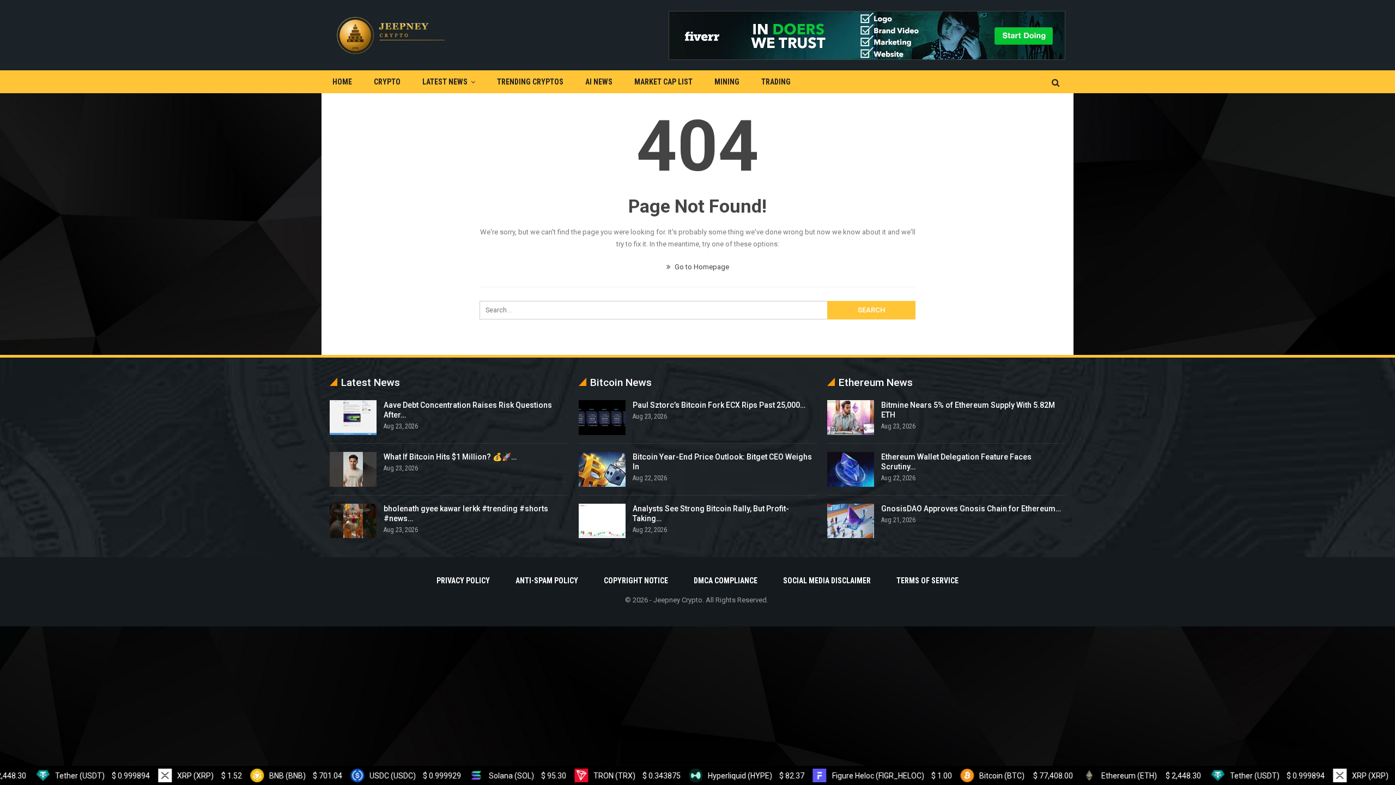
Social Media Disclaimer (827, 580)
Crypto (387, 81)
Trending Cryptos (530, 81)
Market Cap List (663, 81)
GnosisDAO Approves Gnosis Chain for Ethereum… (971, 508)
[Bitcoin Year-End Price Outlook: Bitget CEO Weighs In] (602, 469)
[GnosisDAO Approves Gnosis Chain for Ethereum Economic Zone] (850, 521)
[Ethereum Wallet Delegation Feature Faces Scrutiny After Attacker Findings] (850, 469)
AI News (598, 81)
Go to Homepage (701, 267)
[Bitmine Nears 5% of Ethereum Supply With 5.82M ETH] (850, 417)
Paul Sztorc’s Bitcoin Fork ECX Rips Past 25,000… (719, 405)
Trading (776, 81)
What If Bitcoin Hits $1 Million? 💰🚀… (450, 456)
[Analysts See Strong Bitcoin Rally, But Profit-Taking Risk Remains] (602, 521)
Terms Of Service (927, 580)
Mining (726, 81)
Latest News (445, 81)
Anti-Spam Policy (546, 580)
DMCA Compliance (725, 580)
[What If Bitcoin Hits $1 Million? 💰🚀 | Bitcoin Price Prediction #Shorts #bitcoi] (353, 469)
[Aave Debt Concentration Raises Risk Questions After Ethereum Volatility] (353, 417)
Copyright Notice (636, 580)
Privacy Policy (463, 580)
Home (342, 81)
